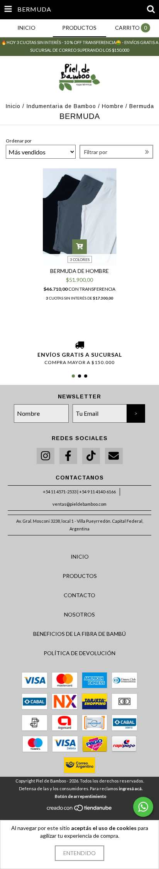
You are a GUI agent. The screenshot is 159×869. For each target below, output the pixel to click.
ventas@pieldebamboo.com (79, 503)
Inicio (12, 106)
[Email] (114, 456)
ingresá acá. (130, 788)
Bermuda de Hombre (79, 271)
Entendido (79, 853)
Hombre (112, 106)
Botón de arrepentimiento (81, 796)
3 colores (80, 259)
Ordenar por (19, 141)
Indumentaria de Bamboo (61, 106)
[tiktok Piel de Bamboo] (91, 456)
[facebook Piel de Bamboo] (68, 456)
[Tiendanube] (79, 810)
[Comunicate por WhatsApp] (143, 807)
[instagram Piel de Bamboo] (45, 456)
